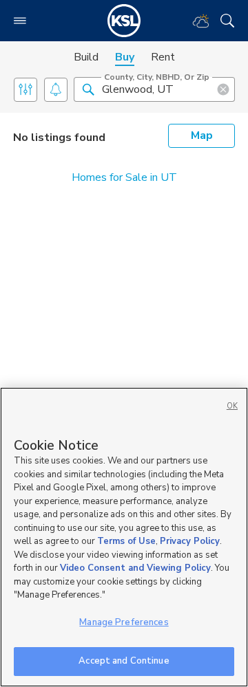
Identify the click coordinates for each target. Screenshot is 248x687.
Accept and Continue (124, 661)
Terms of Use (126, 541)
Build (86, 57)
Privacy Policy (190, 541)
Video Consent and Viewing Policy (135, 568)
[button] (88, 89)
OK (232, 406)
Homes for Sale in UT (124, 177)
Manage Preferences (123, 622)
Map (202, 135)
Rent (163, 57)
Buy (124, 57)
